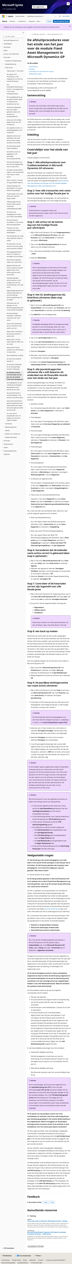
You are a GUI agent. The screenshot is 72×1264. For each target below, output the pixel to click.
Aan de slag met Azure (61, 21)
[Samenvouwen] (23, 32)
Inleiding (31, 69)
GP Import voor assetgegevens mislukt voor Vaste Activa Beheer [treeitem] (14, 214)
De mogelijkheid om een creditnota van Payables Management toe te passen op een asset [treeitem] (14, 386)
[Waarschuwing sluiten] (68, 3)
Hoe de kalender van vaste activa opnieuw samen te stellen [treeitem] (15, 238)
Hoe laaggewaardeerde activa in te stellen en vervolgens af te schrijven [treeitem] (15, 254)
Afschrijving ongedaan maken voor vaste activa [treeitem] (14, 261)
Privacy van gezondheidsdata (55, 1260)
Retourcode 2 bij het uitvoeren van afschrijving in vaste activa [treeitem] (15, 350)
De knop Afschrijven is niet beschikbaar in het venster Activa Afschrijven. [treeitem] (15, 395)
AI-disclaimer (6, 1260)
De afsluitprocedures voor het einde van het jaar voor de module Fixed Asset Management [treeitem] (15, 376)
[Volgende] (55, 16)
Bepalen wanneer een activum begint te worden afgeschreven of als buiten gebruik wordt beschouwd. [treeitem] (15, 270)
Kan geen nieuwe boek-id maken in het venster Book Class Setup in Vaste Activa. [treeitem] (15, 173)
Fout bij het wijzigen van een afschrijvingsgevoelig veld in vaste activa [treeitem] (15, 164)
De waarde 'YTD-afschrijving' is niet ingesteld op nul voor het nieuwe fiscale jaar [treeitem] (15, 77)
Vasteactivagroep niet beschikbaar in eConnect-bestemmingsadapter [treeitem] (15, 188)
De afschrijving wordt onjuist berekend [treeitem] (13, 147)
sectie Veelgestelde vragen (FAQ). (55, 722)
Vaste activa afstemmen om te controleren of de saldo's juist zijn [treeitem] (14, 326)
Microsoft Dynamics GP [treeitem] (11, 40)
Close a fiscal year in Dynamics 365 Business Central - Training (47, 1221)
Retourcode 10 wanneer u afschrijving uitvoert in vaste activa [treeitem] (15, 334)
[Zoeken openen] (60, 16)
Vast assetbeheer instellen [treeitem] (15, 355)
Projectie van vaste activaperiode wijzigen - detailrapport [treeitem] (14, 230)
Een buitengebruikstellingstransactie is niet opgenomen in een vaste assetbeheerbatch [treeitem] (15, 89)
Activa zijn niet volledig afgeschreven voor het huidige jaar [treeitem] (14, 122)
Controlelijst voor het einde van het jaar (41, 71)
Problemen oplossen (38, 34)
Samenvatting (33, 66)
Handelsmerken (23, 1263)
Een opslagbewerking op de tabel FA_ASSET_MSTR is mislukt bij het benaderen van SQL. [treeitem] (14, 100)
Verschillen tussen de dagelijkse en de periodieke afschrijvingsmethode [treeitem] (13, 155)
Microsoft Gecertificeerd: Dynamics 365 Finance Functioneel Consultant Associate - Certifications (46, 1233)
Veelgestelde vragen (35, 74)
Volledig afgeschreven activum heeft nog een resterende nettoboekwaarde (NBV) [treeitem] (14, 205)
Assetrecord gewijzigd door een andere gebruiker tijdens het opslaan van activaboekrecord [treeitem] (14, 111)
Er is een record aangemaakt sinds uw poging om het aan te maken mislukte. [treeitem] (14, 417)
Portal (49, 21)
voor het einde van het (52, 909)
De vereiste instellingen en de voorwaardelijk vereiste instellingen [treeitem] (14, 367)
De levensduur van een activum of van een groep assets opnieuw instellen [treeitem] (15, 246)
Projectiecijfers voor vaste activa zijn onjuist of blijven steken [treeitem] (15, 196)
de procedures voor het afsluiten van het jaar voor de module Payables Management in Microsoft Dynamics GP (48, 183)
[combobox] (12, 36)
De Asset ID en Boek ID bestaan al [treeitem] (14, 360)
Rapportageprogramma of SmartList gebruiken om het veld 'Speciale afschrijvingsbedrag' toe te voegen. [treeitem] (15, 295)
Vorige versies (16, 1260)
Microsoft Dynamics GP (54, 34)
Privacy (40, 1260)
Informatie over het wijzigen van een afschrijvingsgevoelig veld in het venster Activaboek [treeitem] (15, 306)
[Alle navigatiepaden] (29, 34)
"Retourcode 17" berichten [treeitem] (15, 71)
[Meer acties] (68, 34)
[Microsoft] (3, 16)
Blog (24, 1260)
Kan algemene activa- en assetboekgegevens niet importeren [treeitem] (14, 130)
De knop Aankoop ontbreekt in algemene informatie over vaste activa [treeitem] (14, 316)
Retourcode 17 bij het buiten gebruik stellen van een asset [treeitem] (15, 342)
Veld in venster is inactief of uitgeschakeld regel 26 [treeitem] (15, 181)
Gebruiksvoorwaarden (8, 1263)
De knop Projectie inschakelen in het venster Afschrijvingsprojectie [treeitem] (15, 222)
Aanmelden (66, 16)
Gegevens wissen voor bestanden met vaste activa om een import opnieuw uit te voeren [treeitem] (14, 139)
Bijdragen (33, 1260)
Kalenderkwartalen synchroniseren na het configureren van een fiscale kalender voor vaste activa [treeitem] (15, 282)
